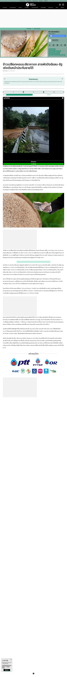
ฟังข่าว (49, 94)
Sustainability (43, 7)
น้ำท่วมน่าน (33, 161)
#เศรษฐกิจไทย (51, 53)
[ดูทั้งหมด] (63, 98)
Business (20, 7)
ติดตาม (34, 164)
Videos (57, 7)
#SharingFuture (52, 49)
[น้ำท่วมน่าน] (26, 130)
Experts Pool (50, 7)
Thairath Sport (35, 0)
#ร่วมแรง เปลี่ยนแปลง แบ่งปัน (54, 55)
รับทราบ (6, 670)
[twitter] (53, 45)
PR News (62, 7)
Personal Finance (13, 7)
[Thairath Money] (31, 4)
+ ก (54, 92)
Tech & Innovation (35, 7)
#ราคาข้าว (62, 55)
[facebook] (50, 45)
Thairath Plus (28, 0)
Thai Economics (37, 28)
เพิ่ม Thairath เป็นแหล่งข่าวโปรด (58, 35)
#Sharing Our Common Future (54, 51)
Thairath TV (41, 0)
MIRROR (46, 0)
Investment (5, 7)
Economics (27, 7)
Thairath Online (22, 0)
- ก (13, 92)
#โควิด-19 (57, 53)
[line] (57, 45)
